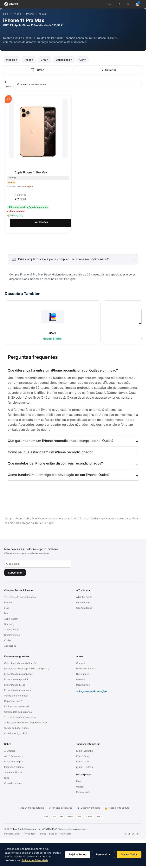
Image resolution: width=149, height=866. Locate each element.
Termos (42, 833)
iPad (6, 607)
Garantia (80, 679)
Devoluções (82, 674)
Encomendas (83, 602)
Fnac (79, 781)
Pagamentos (83, 684)
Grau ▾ (45, 59)
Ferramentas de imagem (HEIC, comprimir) (26, 668)
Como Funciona (12, 783)
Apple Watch (11, 618)
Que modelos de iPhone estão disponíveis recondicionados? (55, 463)
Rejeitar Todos (77, 854)
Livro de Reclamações (60, 833)
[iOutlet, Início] (11, 4)
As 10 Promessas (13, 756)
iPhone (17, 13)
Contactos (81, 663)
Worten (80, 786)
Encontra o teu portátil (16, 679)
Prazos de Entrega (86, 668)
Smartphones (11, 629)
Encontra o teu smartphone (18, 674)
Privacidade (30, 833)
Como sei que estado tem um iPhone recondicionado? (50, 452)
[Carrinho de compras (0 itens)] (137, 4)
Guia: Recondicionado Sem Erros (21, 663)
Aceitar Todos (129, 854)
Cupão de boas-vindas (16, 727)
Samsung (9, 624)
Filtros (40, 70)
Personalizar (103, 854)
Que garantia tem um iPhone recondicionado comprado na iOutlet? (60, 441)
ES (133, 833)
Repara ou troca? (13, 701)
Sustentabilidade (13, 772)
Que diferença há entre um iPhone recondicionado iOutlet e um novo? (63, 370)
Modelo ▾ (11, 59)
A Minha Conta (84, 597)
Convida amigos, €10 (15, 733)
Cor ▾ (82, 59)
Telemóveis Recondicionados (20, 597)
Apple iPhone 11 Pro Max (31, 172)
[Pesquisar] (119, 4)
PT (125, 833)
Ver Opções (41, 222)
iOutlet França (83, 756)
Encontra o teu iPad (14, 684)
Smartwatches (12, 634)
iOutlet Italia (82, 761)
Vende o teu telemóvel (16, 695)
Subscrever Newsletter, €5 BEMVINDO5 (25, 722)
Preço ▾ (28, 59)
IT (141, 833)
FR (137, 833)
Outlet (7, 640)
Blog (6, 777)
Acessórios (10, 645)
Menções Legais (12, 833)
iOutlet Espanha (84, 750)
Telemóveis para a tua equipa (20, 717)
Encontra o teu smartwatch (18, 690)
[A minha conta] (128, 4)
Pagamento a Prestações (93, 691)
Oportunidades (84, 607)
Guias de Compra (13, 761)
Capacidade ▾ (64, 59)
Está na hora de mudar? (16, 706)
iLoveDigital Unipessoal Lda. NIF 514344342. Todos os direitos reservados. (50, 829)
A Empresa (10, 750)
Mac (6, 613)
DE (129, 833)
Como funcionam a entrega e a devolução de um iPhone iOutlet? (59, 475)
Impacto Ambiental (14, 766)
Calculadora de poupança (18, 711)
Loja (5, 13)
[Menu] (109, 4)
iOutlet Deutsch (84, 766)
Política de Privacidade (35, 860)
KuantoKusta (83, 792)
